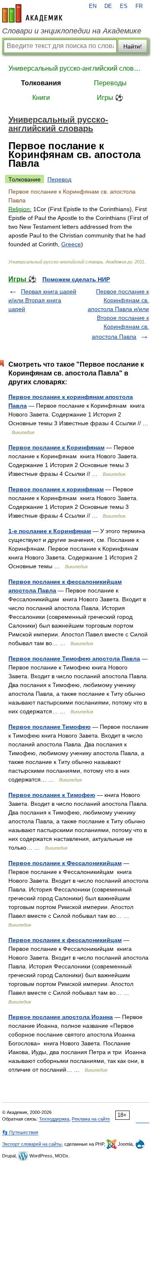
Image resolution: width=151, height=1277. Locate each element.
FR (139, 6)
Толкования (41, 83)
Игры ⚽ (110, 97)
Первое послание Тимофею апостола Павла (74, 658)
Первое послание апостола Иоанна (60, 1017)
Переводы (110, 83)
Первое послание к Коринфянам (56, 447)
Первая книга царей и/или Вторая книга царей (42, 300)
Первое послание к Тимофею (51, 795)
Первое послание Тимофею (49, 726)
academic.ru (32, 13)
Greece (71, 244)
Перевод (59, 179)
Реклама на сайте (91, 1118)
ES (124, 6)
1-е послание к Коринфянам (49, 531)
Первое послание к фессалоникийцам (65, 940)
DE (108, 6)
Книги (41, 97)
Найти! (132, 46)
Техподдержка (54, 1118)
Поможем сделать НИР (76, 279)
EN (92, 6)
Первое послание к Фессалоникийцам (65, 863)
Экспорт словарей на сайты (32, 1144)
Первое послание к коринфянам (56, 489)
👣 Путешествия (20, 1132)
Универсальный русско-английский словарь (75, 68)
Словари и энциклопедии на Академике (71, 31)
